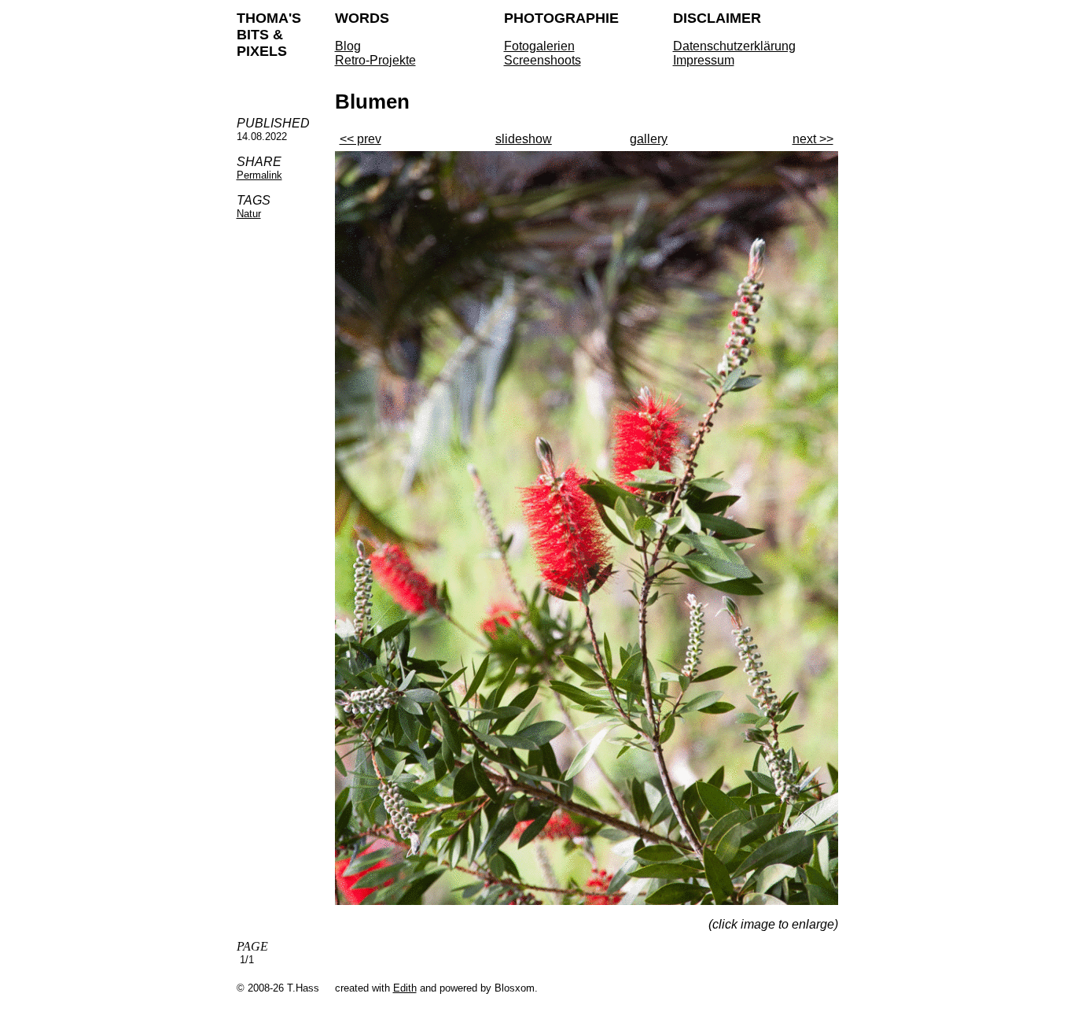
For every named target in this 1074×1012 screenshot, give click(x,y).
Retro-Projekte (375, 60)
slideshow (523, 139)
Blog (348, 46)
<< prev (360, 139)
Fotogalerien (539, 46)
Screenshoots (542, 60)
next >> (813, 139)
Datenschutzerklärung (734, 46)
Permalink (259, 175)
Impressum (703, 60)
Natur (249, 214)
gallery (649, 139)
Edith (405, 988)
